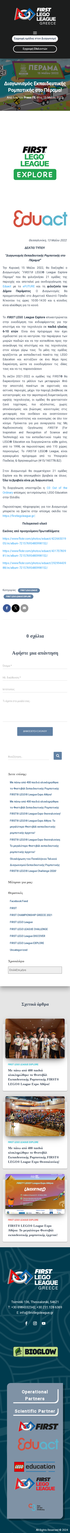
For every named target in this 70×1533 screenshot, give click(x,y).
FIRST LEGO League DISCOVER (27, 936)
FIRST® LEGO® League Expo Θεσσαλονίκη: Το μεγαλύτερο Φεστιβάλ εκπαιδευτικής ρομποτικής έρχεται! (35, 845)
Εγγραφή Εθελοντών (35, 48)
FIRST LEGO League (28, 590)
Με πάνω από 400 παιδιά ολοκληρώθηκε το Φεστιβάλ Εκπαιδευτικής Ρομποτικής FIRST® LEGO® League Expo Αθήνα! (34, 788)
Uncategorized (18, 950)
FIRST (13, 908)
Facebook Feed (19, 901)
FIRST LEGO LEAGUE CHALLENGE (29, 929)
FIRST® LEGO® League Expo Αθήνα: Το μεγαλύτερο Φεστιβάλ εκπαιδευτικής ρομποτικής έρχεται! (32, 826)
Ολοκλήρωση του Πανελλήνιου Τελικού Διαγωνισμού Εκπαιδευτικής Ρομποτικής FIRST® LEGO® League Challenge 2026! (35, 864)
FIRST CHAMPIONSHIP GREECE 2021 (31, 915)
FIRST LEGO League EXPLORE (18, 597)
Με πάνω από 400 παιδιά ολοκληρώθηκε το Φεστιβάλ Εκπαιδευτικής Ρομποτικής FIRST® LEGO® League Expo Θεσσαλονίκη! (35, 807)
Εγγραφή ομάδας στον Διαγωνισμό (35, 38)
